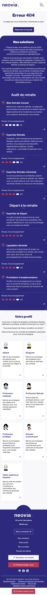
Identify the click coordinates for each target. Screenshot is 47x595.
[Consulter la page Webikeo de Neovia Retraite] (19, 570)
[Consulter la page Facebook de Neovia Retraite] (23, 570)
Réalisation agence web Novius (24, 586)
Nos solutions (23, 538)
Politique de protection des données (31, 581)
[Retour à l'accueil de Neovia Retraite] (10, 4)
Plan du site (32, 583)
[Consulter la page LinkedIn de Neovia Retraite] (27, 570)
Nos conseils (23, 547)
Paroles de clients (23, 551)
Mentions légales (9, 581)
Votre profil (23, 542)
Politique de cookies (18, 583)
